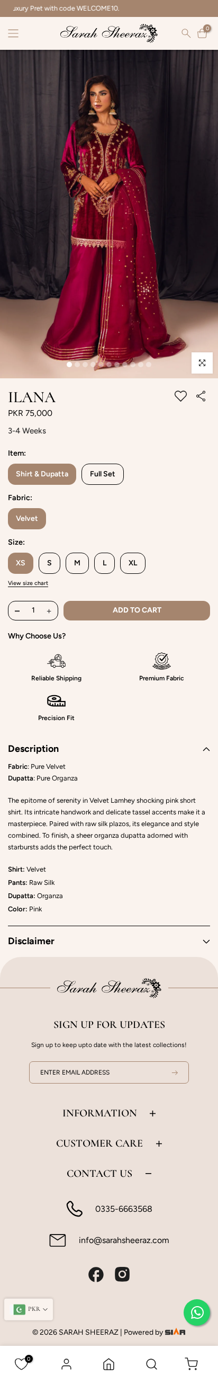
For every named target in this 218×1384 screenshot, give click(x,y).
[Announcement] (109, 8)
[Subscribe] (168, 1072)
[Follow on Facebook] (96, 1274)
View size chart (28, 583)
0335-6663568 (123, 1209)
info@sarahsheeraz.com (124, 1240)
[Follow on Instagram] (122, 1274)
